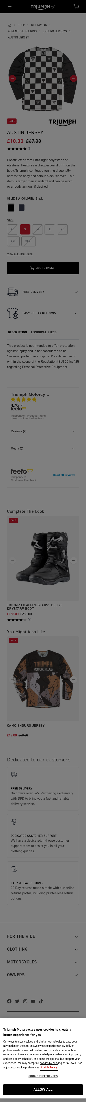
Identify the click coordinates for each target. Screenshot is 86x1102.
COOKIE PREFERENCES (42, 1076)
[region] (43, 1058)
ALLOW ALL (43, 1090)
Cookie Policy (49, 1067)
